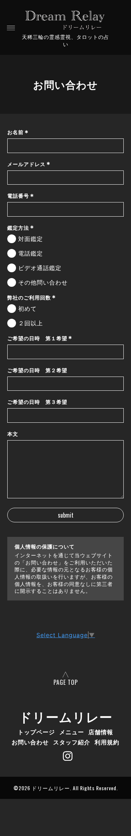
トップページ (36, 731)
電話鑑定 (30, 253)
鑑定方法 (20, 228)
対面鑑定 (30, 239)
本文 (12, 434)
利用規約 (107, 741)
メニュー (71, 731)
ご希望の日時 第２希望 (37, 370)
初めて (27, 308)
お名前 (18, 132)
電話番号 (20, 196)
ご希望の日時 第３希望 (37, 402)
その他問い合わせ (43, 282)
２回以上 (30, 323)
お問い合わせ (30, 741)
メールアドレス (29, 164)
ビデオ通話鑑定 (39, 268)
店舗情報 (100, 731)
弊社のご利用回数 (31, 297)
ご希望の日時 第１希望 (39, 338)
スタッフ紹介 (71, 741)
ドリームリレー (65, 716)
